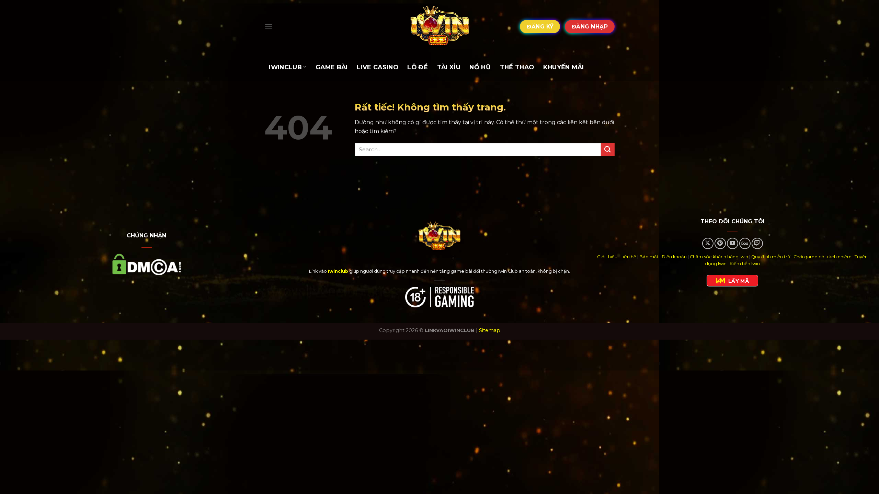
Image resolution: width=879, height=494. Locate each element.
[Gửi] (608, 149)
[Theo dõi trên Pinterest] (720, 243)
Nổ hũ (480, 67)
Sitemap (489, 330)
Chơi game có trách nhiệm (823, 256)
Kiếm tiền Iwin (745, 263)
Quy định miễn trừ (770, 256)
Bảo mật (649, 256)
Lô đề (417, 67)
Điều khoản (674, 256)
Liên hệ (628, 256)
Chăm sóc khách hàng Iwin (719, 256)
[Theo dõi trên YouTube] (732, 243)
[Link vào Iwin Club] (439, 26)
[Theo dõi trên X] (708, 243)
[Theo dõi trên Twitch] (757, 243)
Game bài (332, 67)
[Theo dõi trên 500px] (745, 243)
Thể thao (517, 67)
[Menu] (268, 26)
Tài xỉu (448, 67)
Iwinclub (285, 67)
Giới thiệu (607, 256)
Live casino (377, 67)
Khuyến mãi (563, 67)
